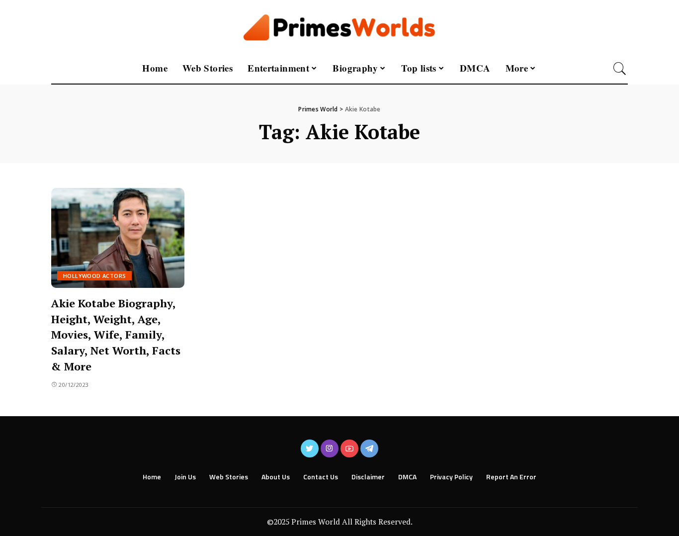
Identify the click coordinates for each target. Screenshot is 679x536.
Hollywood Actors (94, 275)
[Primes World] (340, 27)
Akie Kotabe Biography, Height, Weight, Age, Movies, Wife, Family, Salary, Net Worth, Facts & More (115, 335)
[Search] (620, 69)
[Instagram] (330, 448)
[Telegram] (369, 448)
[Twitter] (310, 448)
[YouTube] (349, 448)
